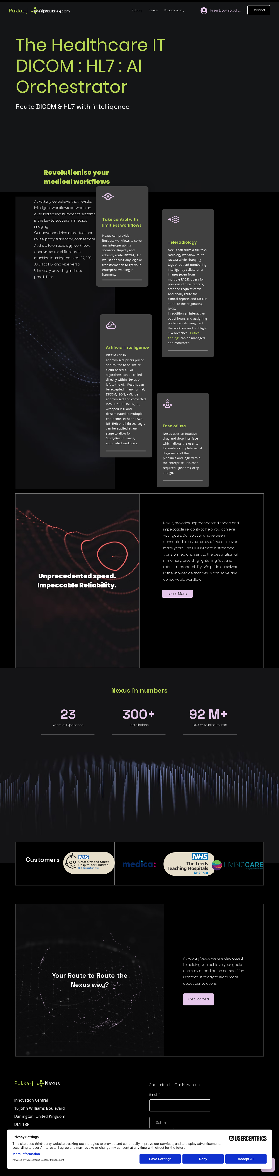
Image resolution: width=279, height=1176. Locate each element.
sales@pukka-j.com (51, 11)
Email (153, 1094)
